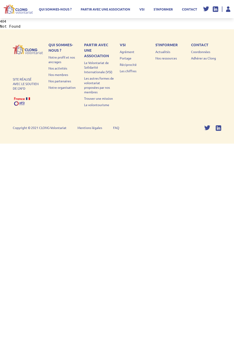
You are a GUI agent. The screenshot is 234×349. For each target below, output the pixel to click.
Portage (125, 58)
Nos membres (58, 74)
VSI (141, 9)
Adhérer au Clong (203, 58)
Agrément (127, 52)
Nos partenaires (59, 81)
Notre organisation (62, 87)
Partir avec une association (105, 9)
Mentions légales (89, 128)
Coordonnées (200, 52)
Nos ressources (166, 58)
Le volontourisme (96, 105)
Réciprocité (128, 64)
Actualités (162, 52)
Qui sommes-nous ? (55, 9)
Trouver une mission (98, 98)
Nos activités (57, 68)
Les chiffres (128, 71)
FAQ (116, 128)
